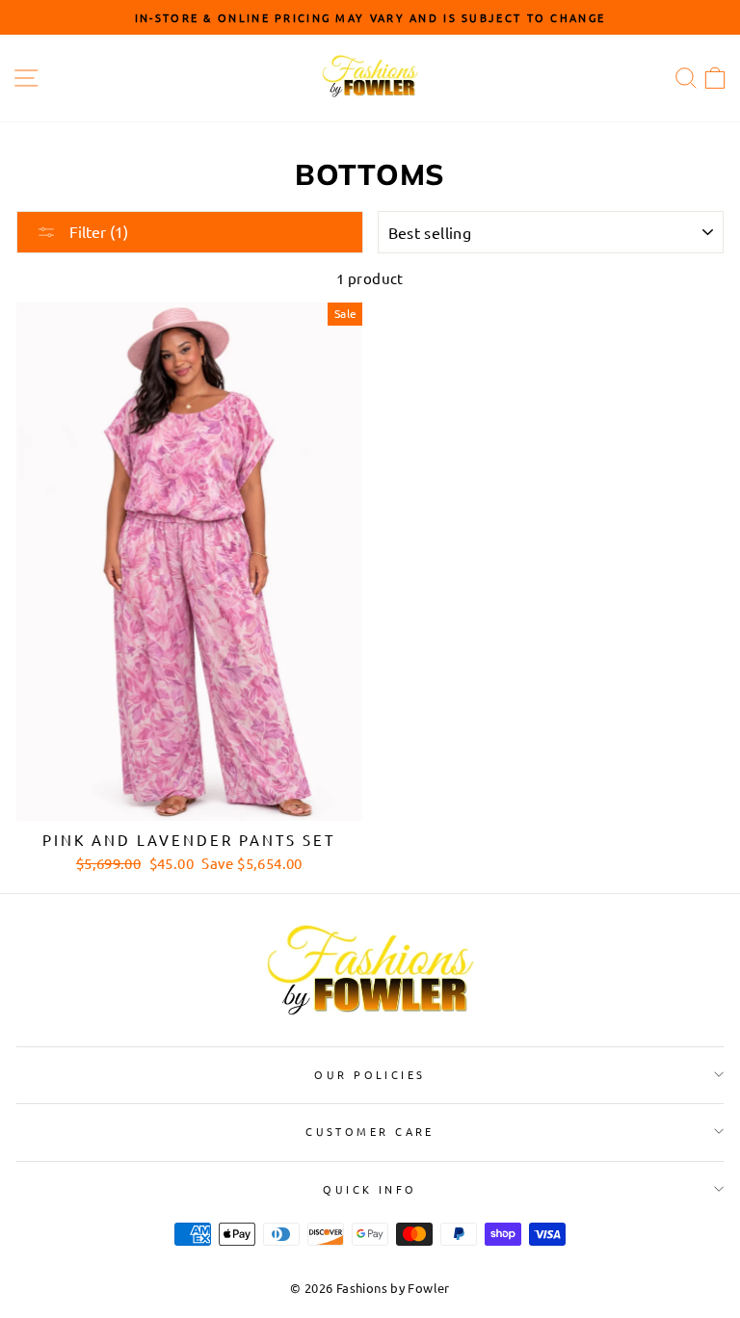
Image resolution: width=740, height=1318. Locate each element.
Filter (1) (97, 231)
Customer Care (370, 1131)
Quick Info (369, 1189)
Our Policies (369, 1074)
